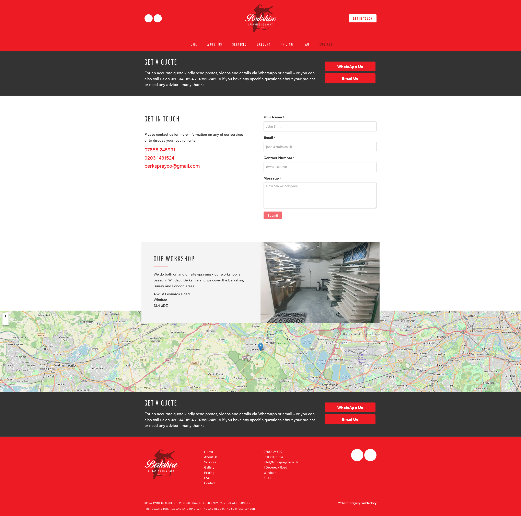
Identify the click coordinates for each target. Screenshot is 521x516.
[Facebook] (148, 18)
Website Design (347, 503)
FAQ (306, 44)
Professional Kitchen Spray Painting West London (214, 502)
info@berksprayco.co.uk (281, 462)
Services (239, 44)
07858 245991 (159, 149)
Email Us (350, 78)
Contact (326, 44)
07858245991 (209, 79)
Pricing (287, 44)
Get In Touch (362, 18)
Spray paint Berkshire (159, 502)
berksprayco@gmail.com (172, 165)
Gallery (263, 44)
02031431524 (182, 79)
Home (193, 44)
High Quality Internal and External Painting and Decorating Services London (199, 508)
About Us (214, 44)
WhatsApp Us (350, 66)
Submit (273, 215)
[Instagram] (158, 18)
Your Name (274, 116)
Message (272, 178)
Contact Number (279, 157)
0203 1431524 (159, 157)
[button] (260, 347)
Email (269, 137)
